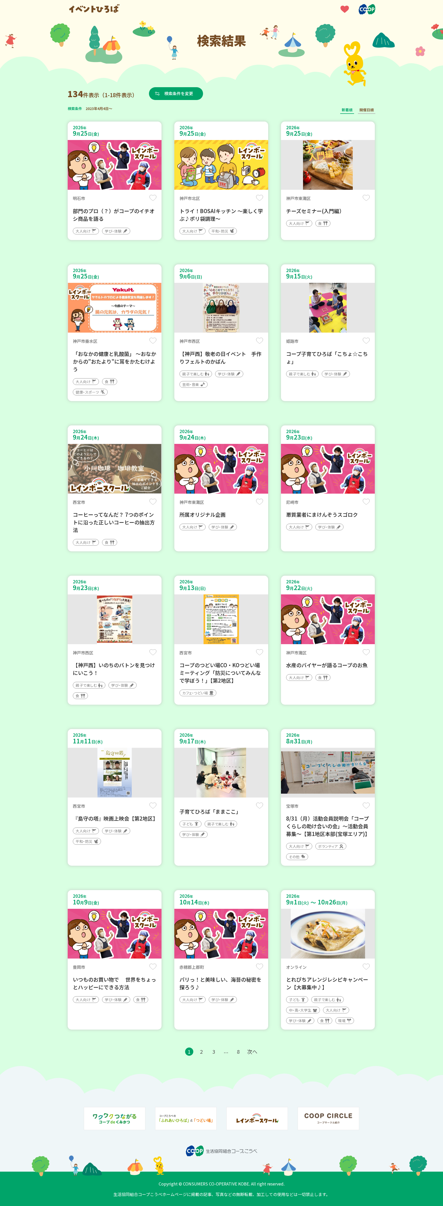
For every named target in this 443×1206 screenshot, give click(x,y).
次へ (252, 1051)
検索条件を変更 (178, 93)
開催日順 (366, 109)
